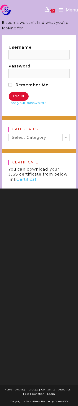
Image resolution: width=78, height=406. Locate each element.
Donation (38, 393)
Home (8, 389)
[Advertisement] (37, 226)
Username (20, 47)
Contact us (48, 389)
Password (19, 66)
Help (26, 393)
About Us (64, 389)
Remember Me (31, 85)
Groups (33, 389)
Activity (20, 389)
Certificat (26, 179)
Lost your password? (27, 103)
